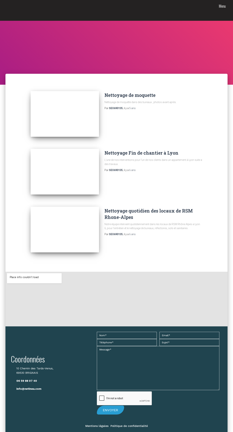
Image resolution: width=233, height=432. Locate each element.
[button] (223, 12)
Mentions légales (96, 426)
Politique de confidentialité (129, 426)
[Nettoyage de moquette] (65, 114)
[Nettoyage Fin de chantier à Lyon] (65, 172)
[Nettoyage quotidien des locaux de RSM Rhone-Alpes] (65, 229)
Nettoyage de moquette (129, 95)
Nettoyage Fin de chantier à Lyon (141, 153)
